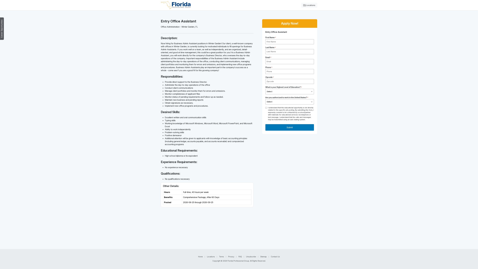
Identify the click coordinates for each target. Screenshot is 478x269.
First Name (270, 37)
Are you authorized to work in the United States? (286, 98)
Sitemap (263, 257)
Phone (268, 67)
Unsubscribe (251, 257)
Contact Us (275, 257)
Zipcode (269, 77)
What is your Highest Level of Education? (283, 87)
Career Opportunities (2, 28)
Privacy (231, 257)
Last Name (270, 47)
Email (268, 57)
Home (200, 257)
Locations (310, 5)
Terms (221, 257)
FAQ (240, 257)
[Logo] (176, 5)
